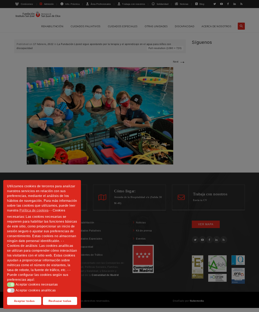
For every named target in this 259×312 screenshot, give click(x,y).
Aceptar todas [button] (24, 301)
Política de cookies (34, 210)
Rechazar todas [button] (60, 301)
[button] (11, 284)
